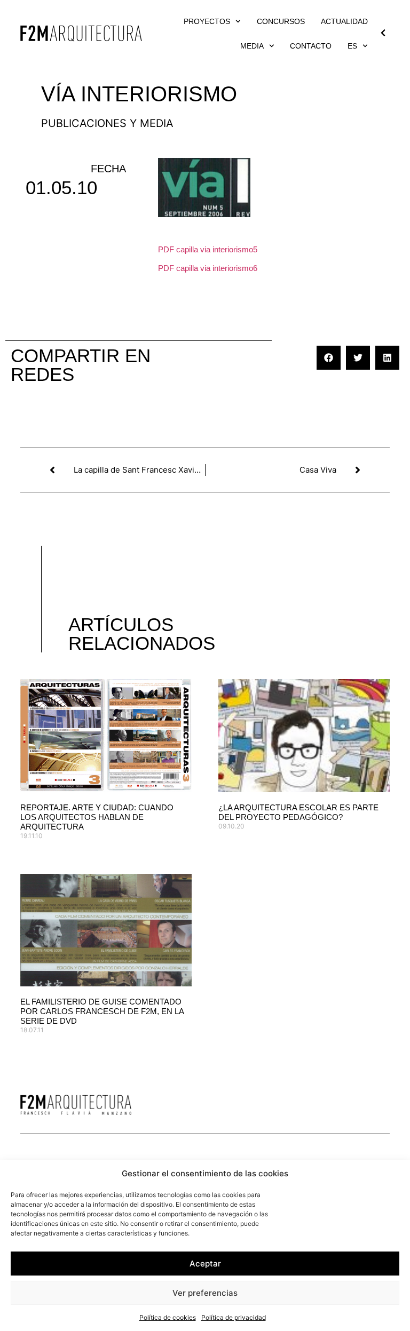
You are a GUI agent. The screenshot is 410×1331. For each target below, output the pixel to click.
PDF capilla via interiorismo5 (207, 249)
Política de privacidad (233, 1317)
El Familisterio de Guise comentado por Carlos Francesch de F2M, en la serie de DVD (102, 1011)
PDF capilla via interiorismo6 (207, 268)
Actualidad (344, 21)
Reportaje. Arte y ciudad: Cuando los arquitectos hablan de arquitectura (97, 817)
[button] (329, 358)
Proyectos (207, 21)
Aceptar (205, 1263)
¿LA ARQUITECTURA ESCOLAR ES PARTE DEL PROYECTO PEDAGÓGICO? (298, 812)
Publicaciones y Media (107, 123)
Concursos (281, 21)
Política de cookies (167, 1317)
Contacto (311, 46)
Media (252, 46)
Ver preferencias (205, 1293)
